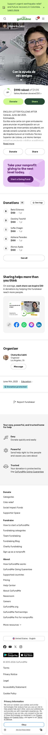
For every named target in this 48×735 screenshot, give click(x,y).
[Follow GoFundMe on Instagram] (20, 646)
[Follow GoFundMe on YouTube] (10, 646)
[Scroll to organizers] (4, 26)
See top (39, 203)
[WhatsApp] (24, 325)
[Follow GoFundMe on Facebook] (4, 646)
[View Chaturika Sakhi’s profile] (6, 357)
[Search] (4, 18)
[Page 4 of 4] (27, 79)
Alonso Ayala (17, 247)
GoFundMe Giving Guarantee (29, 472)
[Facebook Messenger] (31, 325)
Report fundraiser (26, 402)
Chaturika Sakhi (19, 355)
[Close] (44, 7)
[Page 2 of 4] (23, 79)
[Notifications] (36, 18)
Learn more (13, 10)
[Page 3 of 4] (25, 79)
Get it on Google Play (11, 655)
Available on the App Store (26, 655)
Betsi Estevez (17, 209)
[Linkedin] (39, 325)
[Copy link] (9, 325)
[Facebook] (16, 325)
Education (26, 381)
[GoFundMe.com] (24, 18)
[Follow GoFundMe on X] (15, 646)
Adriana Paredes (19, 237)
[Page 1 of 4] (21, 79)
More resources (11, 625)
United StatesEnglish (25, 638)
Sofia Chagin (17, 228)
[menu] (43, 18)
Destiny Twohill (18, 219)
